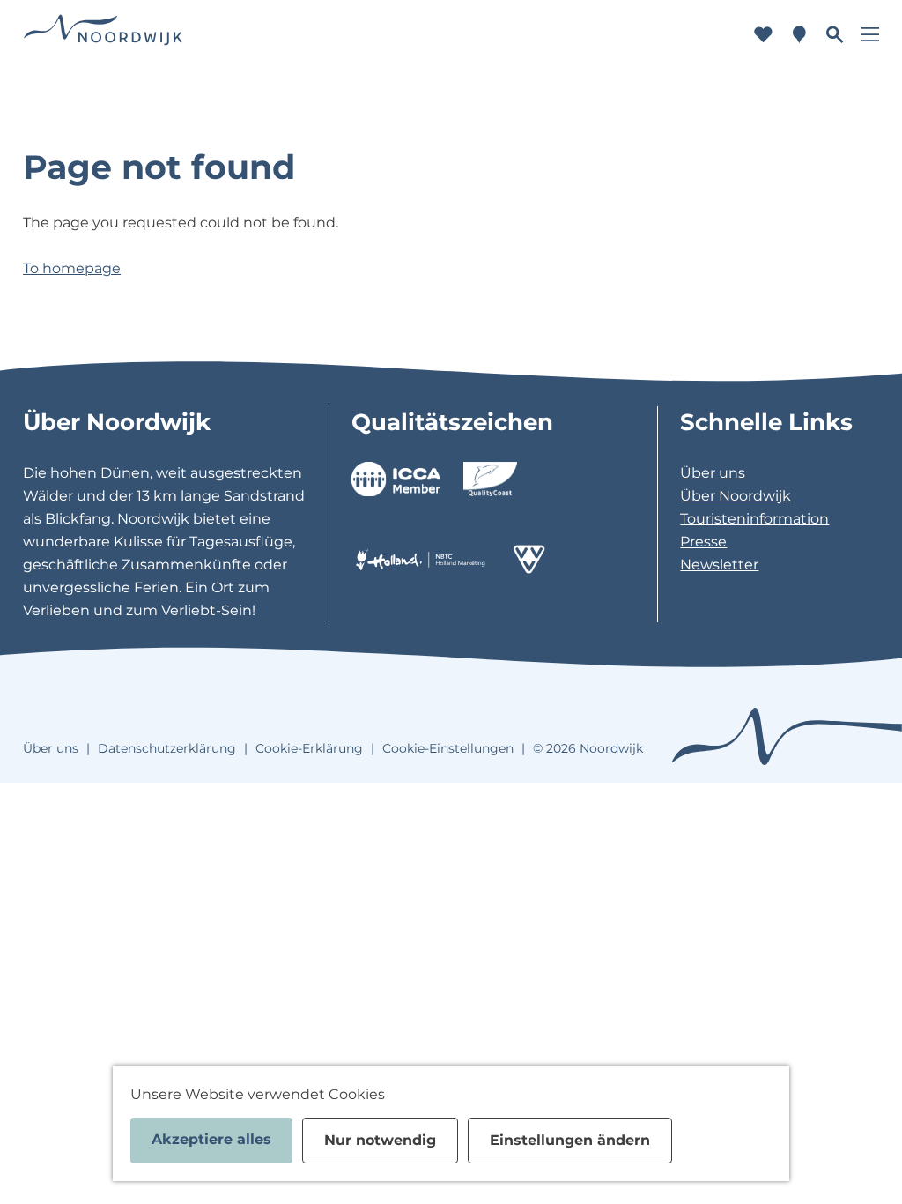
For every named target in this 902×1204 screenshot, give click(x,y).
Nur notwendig (380, 1140)
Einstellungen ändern (570, 1140)
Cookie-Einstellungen (448, 748)
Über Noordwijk (735, 495)
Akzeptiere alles (211, 1139)
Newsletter (719, 564)
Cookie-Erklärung (309, 748)
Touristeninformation (754, 518)
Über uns (712, 473)
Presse (703, 541)
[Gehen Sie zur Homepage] (103, 35)
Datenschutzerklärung (167, 748)
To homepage (72, 268)
